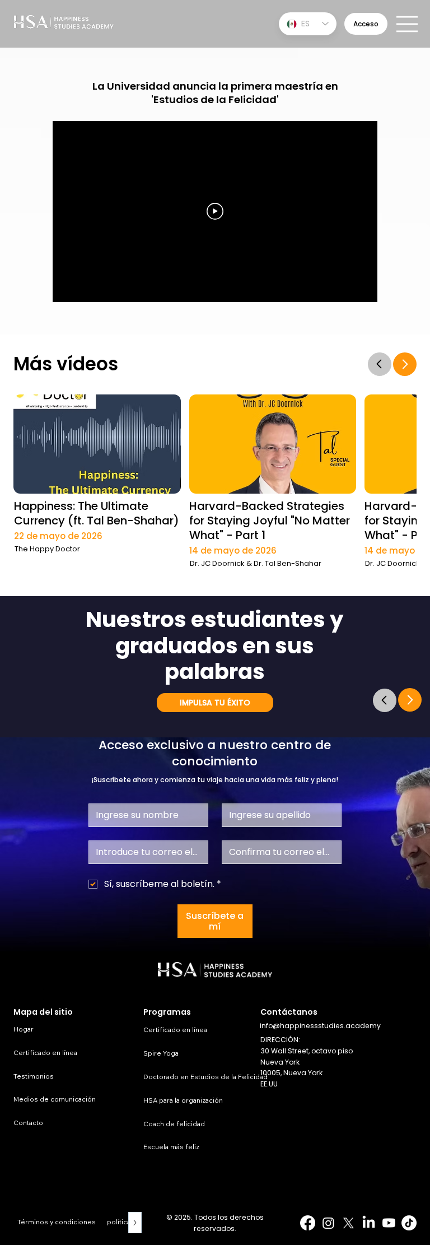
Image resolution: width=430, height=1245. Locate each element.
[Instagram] (328, 1222)
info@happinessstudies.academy (320, 1025)
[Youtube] (388, 1222)
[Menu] (408, 24)
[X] (348, 1222)
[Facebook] (307, 1222)
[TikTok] (409, 1222)
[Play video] (215, 211)
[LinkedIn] (368, 1222)
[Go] (379, 364)
